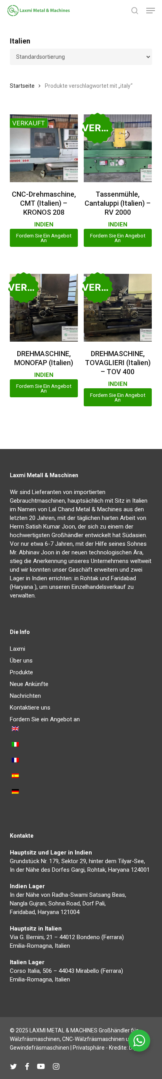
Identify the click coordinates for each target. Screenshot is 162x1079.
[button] (150, 10)
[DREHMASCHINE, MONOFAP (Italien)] (44, 308)
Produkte (21, 672)
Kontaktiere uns (30, 707)
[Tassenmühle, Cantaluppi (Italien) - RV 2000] (118, 148)
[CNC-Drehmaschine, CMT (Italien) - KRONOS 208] (44, 148)
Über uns (21, 660)
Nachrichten (25, 695)
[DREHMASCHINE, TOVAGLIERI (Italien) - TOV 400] (118, 308)
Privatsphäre (89, 1048)
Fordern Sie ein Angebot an (44, 237)
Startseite (22, 86)
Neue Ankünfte (29, 684)
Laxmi (17, 648)
